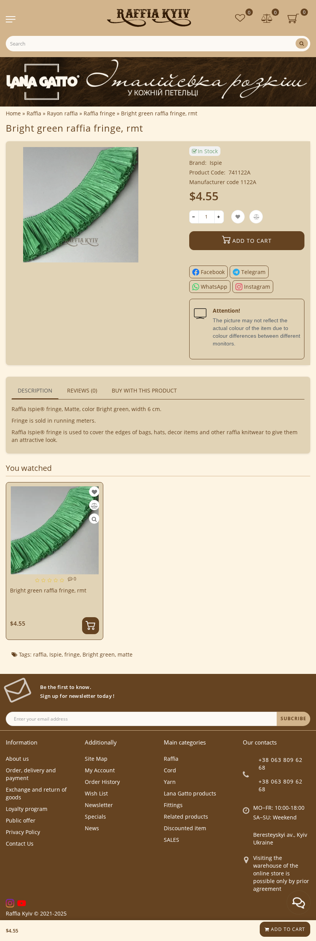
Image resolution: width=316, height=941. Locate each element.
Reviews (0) (82, 390)
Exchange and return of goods (36, 793)
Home (13, 113)
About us (17, 758)
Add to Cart (287, 929)
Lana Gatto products (190, 793)
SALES (171, 839)
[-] (194, 216)
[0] (267, 19)
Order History (102, 781)
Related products (186, 816)
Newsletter (99, 805)
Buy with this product (144, 390)
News (92, 828)
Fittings (173, 805)
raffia (40, 654)
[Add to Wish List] (94, 492)
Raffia (171, 758)
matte (125, 654)
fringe (72, 654)
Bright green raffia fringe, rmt (48, 590)
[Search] (302, 43)
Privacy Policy (23, 832)
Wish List (96, 793)
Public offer (20, 820)
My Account (100, 770)
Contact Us (20, 843)
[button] (299, 555)
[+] (219, 216)
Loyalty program (26, 808)
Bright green (98, 654)
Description (35, 390)
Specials (95, 816)
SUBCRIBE (293, 718)
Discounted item (185, 828)
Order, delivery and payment (31, 774)
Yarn (170, 781)
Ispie (216, 162)
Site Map (96, 758)
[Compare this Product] (94, 505)
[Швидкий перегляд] (94, 519)
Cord (170, 770)
